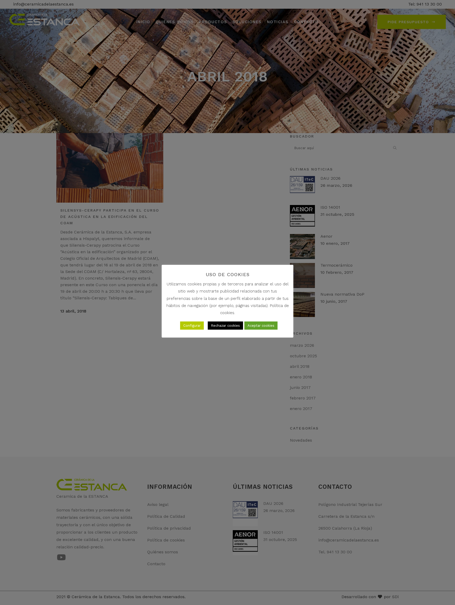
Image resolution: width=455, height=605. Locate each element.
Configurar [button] (192, 326)
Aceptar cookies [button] (261, 326)
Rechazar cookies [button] (225, 326)
